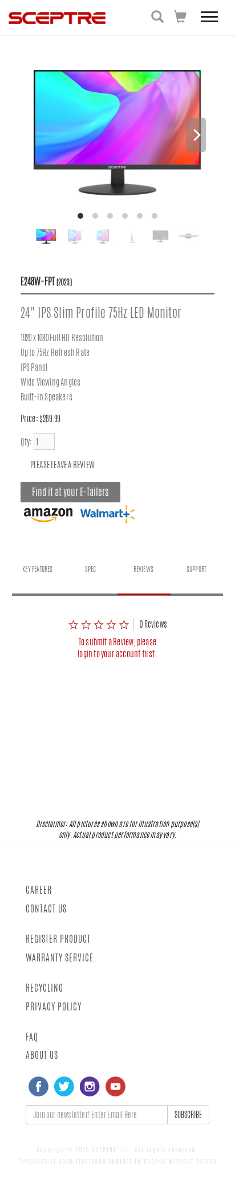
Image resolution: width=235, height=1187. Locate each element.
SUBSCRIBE (188, 1114)
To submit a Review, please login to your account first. (117, 648)
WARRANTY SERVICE (60, 957)
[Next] (196, 135)
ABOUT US (42, 1055)
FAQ (32, 1036)
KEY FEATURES (37, 569)
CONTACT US (46, 908)
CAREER (39, 890)
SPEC (90, 569)
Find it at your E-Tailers (70, 492)
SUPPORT (196, 569)
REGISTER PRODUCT (58, 938)
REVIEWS (143, 569)
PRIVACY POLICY (54, 1006)
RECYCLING (44, 987)
